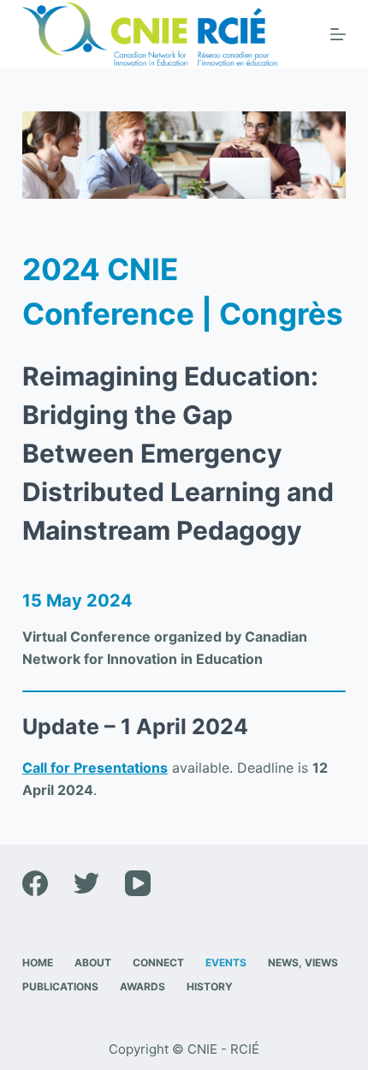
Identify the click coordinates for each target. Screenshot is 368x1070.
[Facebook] (35, 883)
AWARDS (142, 986)
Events (225, 962)
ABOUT (92, 962)
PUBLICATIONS (60, 986)
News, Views (303, 962)
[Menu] (338, 34)
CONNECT (158, 962)
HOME (37, 962)
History (210, 986)
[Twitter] (86, 883)
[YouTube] (138, 883)
